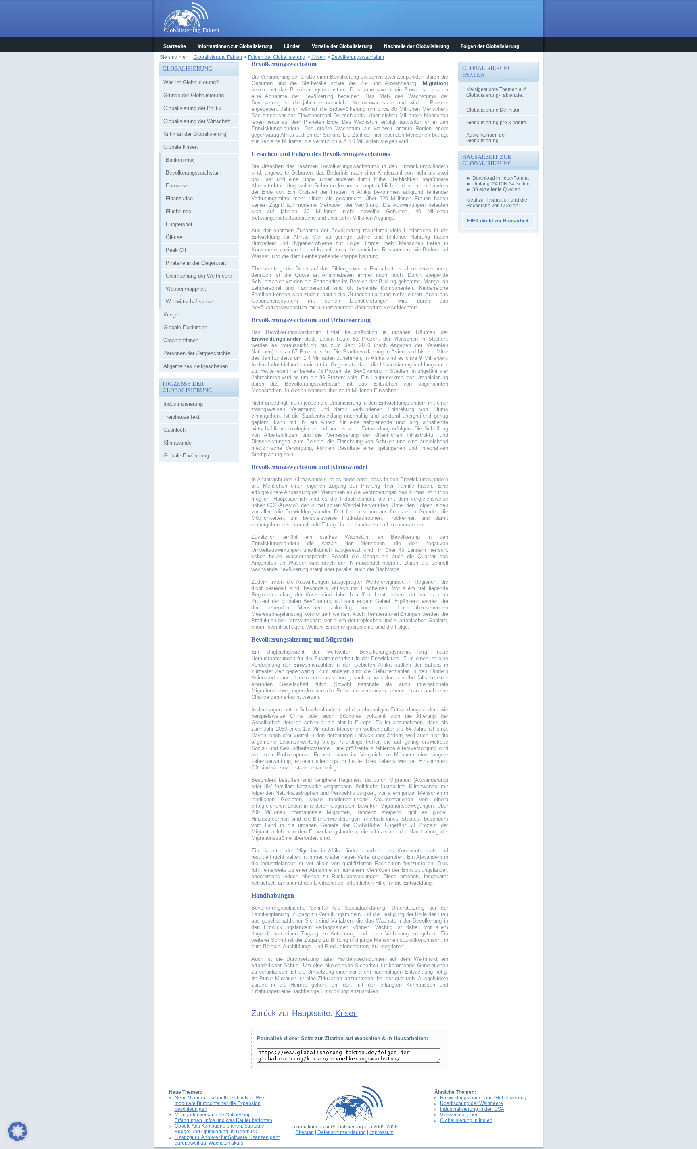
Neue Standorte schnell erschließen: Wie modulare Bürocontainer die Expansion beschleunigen (219, 1103)
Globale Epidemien (185, 327)
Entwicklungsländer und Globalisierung (483, 1098)
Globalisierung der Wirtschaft (197, 121)
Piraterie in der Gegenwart (196, 263)
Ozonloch (174, 430)
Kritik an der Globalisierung (194, 134)
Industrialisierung (183, 404)
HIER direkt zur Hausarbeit (497, 221)
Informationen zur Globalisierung (235, 46)
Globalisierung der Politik (192, 108)
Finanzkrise (179, 198)
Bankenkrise (180, 160)
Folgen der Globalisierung (490, 46)
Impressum (381, 1132)
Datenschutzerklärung (341, 1132)
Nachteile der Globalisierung (416, 46)
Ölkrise (174, 237)
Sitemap (305, 1132)
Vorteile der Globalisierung (342, 46)
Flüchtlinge (178, 211)
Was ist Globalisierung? (191, 82)
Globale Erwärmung (186, 456)
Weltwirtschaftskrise (189, 302)
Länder (292, 46)
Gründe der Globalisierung (193, 95)
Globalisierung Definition (493, 110)
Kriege (170, 315)
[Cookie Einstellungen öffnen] (17, 1139)
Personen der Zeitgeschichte (196, 353)
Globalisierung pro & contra (496, 122)
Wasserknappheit (186, 289)
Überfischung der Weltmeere (199, 276)
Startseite (174, 46)
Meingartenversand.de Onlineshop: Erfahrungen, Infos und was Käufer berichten (223, 1117)
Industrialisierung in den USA (472, 1109)
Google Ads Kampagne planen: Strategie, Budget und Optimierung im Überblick (220, 1128)
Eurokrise (177, 186)
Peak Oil (176, 250)
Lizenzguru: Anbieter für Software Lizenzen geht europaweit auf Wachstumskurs (227, 1140)
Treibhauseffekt (181, 417)
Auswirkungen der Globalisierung (486, 137)
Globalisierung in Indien (466, 1120)
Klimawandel (178, 443)
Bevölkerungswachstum (193, 173)
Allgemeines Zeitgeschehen (195, 366)
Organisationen (180, 340)
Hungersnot (179, 224)
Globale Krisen (180, 147)
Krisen (346, 1013)
